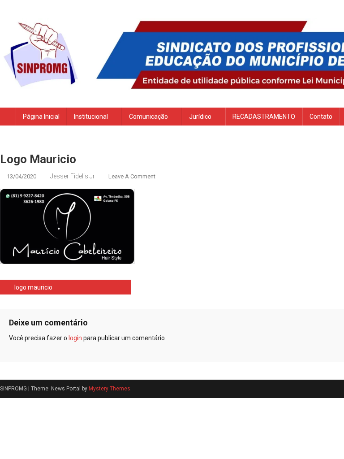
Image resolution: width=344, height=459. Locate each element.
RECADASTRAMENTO (263, 116)
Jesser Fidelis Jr (72, 176)
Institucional (91, 116)
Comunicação (148, 116)
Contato (321, 116)
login (75, 338)
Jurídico (200, 116)
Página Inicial (41, 116)
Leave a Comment (131, 176)
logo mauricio (33, 287)
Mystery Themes (109, 388)
